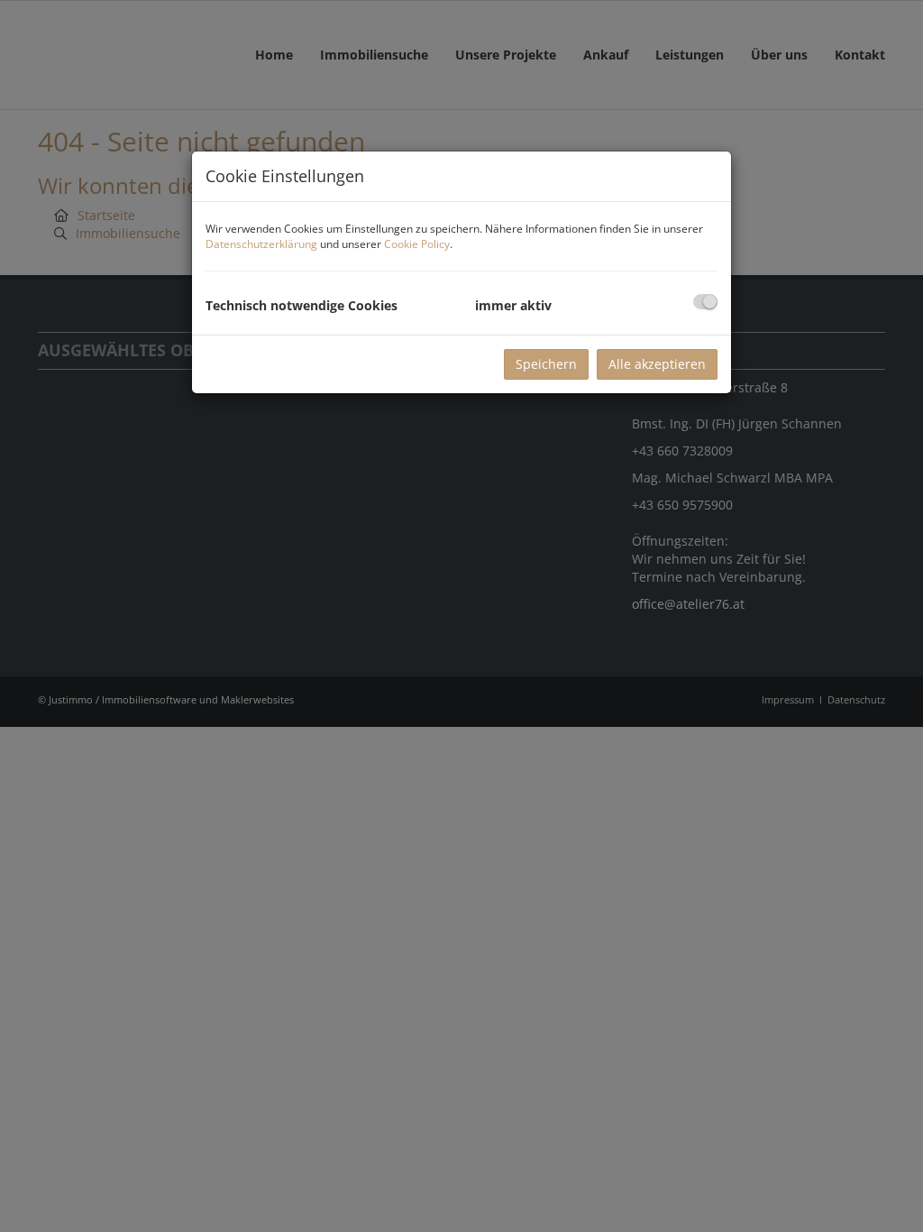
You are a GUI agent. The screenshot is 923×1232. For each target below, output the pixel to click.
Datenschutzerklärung (261, 244)
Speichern (546, 363)
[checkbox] (705, 301)
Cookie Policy (417, 244)
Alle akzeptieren (657, 363)
